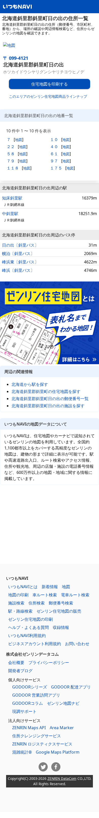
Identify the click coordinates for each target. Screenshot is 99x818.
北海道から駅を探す (29, 384)
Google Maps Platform (57, 752)
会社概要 (16, 662)
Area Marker (62, 727)
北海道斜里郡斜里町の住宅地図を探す (45, 391)
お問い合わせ (77, 643)
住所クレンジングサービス (36, 736)
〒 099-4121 (15, 58)
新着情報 (50, 586)
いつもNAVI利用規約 (27, 635)
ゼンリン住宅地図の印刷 (30, 619)
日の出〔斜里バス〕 (20, 245)
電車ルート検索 (75, 595)
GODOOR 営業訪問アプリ (36, 695)
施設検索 (16, 603)
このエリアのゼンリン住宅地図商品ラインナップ (48, 96)
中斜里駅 (10, 213)
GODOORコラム (27, 703)
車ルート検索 (44, 595)
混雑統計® (22, 752)
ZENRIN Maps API (29, 727)
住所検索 (36, 603)
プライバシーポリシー (48, 662)
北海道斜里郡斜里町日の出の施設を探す (48, 405)
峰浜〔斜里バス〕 (18, 270)
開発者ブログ (20, 670)
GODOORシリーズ (29, 687)
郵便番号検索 (61, 603)
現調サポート (24, 711)
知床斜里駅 (12, 198)
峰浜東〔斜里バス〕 (20, 262)
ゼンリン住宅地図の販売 (59, 611)
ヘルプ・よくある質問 (28, 627)
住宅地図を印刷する (49, 84)
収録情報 (61, 627)
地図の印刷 (18, 595)
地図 (18, 139)
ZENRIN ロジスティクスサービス (42, 744)
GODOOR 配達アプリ (71, 687)
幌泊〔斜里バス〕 (18, 253)
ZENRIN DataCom (61, 778)
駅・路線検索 (20, 611)
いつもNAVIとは (23, 586)
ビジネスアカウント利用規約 (34, 643)
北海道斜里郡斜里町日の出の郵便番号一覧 (50, 398)
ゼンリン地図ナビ (63, 703)
